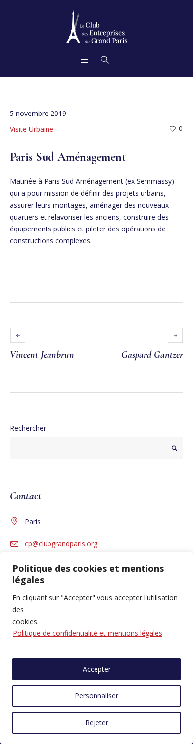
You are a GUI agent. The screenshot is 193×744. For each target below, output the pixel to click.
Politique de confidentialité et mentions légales (87, 633)
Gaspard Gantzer (152, 355)
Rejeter (96, 722)
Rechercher (28, 428)
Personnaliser (96, 695)
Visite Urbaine (31, 129)
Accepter (97, 669)
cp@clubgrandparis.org (61, 543)
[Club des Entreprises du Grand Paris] (96, 26)
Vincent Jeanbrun (42, 355)
